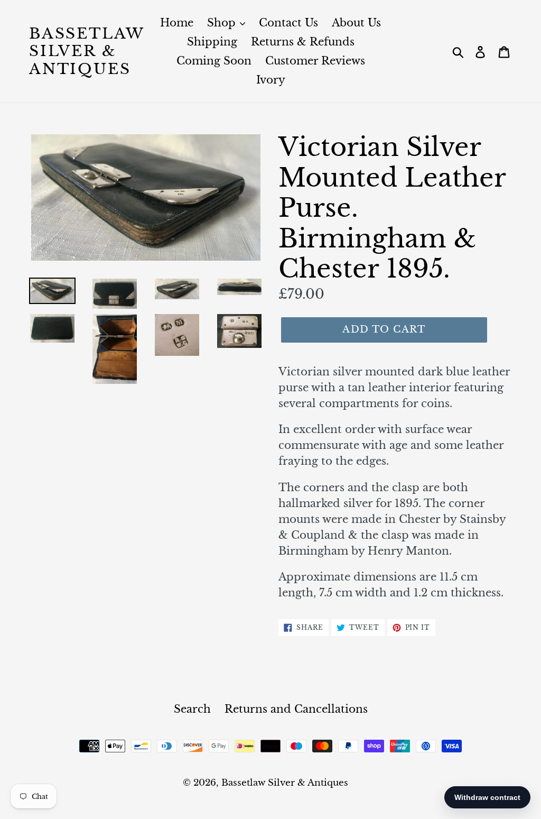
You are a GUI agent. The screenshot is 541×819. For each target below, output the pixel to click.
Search (192, 709)
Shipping (212, 41)
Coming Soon (213, 60)
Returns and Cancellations (296, 709)
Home (176, 22)
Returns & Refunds (303, 41)
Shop (223, 22)
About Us (356, 22)
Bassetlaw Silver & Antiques (86, 51)
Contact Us (288, 22)
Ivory (270, 79)
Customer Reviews (315, 60)
